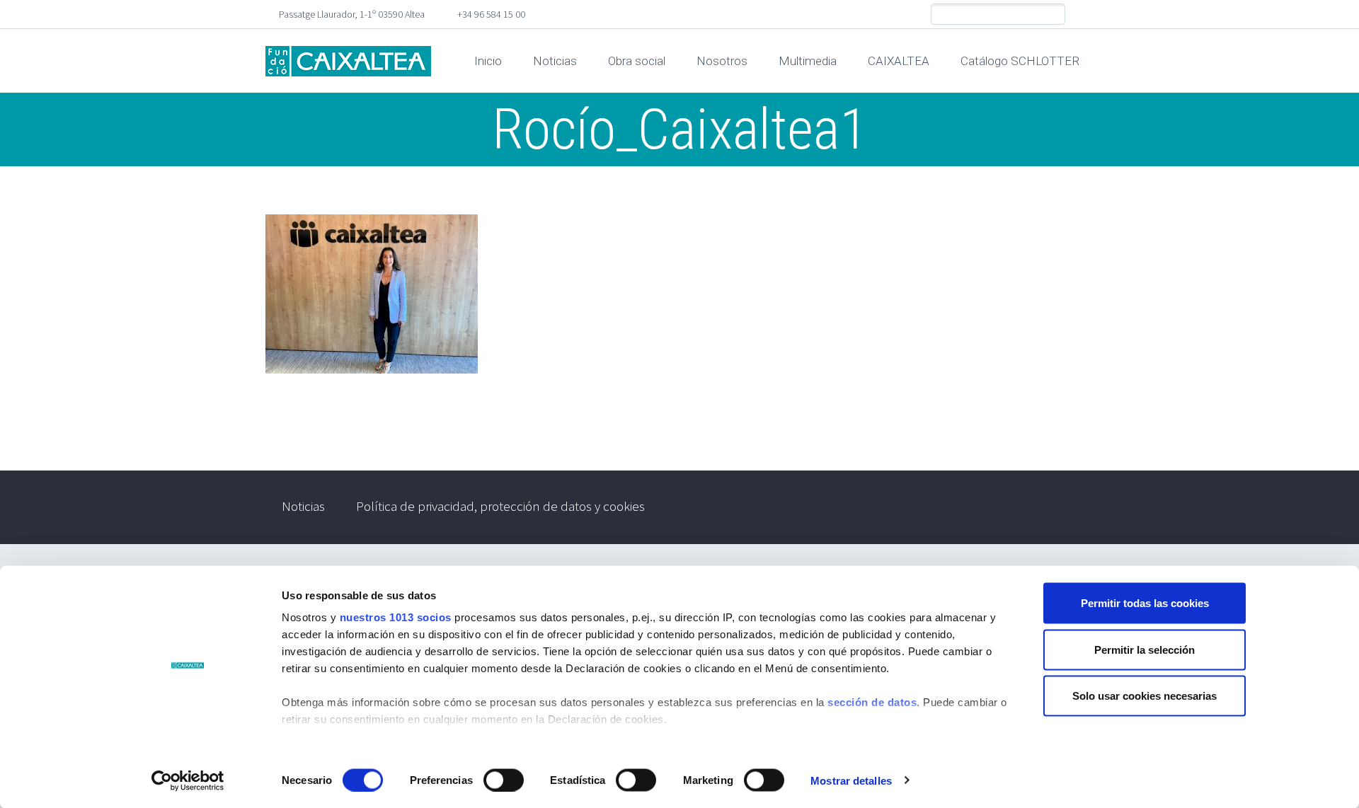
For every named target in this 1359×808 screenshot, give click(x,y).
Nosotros (721, 61)
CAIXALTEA (898, 61)
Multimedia (808, 61)
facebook (1083, 14)
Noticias (555, 61)
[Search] (1054, 14)
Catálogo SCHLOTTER (1020, 61)
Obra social (636, 61)
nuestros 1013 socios (396, 617)
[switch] (503, 779)
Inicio (488, 61)
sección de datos (872, 702)
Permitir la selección (1144, 649)
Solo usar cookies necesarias (1144, 696)
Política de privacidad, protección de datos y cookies (500, 505)
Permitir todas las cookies (1145, 603)
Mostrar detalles (851, 780)
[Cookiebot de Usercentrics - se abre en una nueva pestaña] (188, 780)
